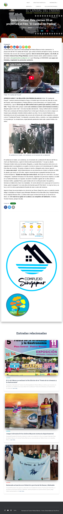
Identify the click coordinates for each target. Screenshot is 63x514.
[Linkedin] (14, 47)
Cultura (13, 203)
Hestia (42, 510)
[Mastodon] (20, 47)
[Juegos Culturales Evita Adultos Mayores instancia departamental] (31, 411)
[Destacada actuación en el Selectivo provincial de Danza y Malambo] (31, 462)
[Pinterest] (17, 47)
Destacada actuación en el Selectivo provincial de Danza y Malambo (30, 485)
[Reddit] (11, 47)
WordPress (56, 510)
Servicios (28, 6)
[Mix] (23, 47)
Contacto (38, 6)
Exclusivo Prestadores (51, 6)
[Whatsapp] (26, 47)
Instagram (11, 510)
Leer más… (15, 388)
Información (53, 2)
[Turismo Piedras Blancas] (6, 4)
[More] (29, 47)
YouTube (7, 510)
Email (15, 510)
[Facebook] (5, 47)
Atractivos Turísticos (39, 2)
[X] (8, 47)
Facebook (5, 510)
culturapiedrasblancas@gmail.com (20, 58)
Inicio (28, 2)
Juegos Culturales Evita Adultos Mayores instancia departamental (30, 434)
